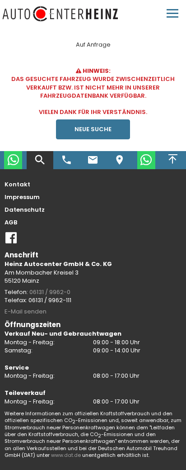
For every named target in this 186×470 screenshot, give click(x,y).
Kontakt (17, 184)
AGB (11, 222)
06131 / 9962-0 (49, 292)
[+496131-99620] (66, 160)
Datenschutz (25, 210)
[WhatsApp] (13, 160)
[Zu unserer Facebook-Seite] (11, 241)
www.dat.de (66, 455)
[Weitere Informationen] (60, 14)
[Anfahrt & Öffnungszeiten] (119, 160)
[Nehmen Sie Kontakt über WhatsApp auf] (146, 160)
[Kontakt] (93, 160)
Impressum (22, 197)
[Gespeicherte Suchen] (40, 160)
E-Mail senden (25, 311)
